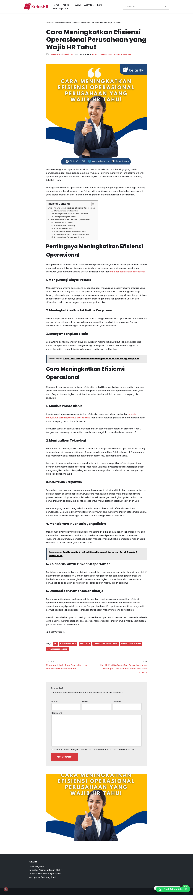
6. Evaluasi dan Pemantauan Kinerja (69, 237)
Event (78, 4)
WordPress (49, 891)
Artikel (94, 54)
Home (56, 4)
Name (55, 701)
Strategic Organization (122, 54)
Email (85, 701)
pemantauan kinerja (131, 643)
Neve (26, 891)
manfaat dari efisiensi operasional (127, 271)
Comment (57, 713)
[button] (70, 5)
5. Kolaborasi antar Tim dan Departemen (71, 234)
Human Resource (105, 54)
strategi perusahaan (57, 649)
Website (117, 701)
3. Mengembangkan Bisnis (64, 216)
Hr (55, 643)
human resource (68, 643)
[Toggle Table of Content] (92, 204)
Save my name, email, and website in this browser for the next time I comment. (94, 749)
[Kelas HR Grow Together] (36, 6)
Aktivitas (89, 4)
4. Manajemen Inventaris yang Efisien (69, 231)
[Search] (166, 7)
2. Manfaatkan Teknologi (64, 225)
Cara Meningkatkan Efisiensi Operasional (69, 219)
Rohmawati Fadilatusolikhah (61, 54)
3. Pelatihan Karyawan (63, 228)
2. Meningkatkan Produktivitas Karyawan (70, 214)
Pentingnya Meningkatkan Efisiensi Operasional (72, 208)
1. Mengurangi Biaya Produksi (65, 211)
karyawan (85, 643)
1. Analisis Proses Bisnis (62, 222)
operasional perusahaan (105, 643)
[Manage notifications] (6, 889)
